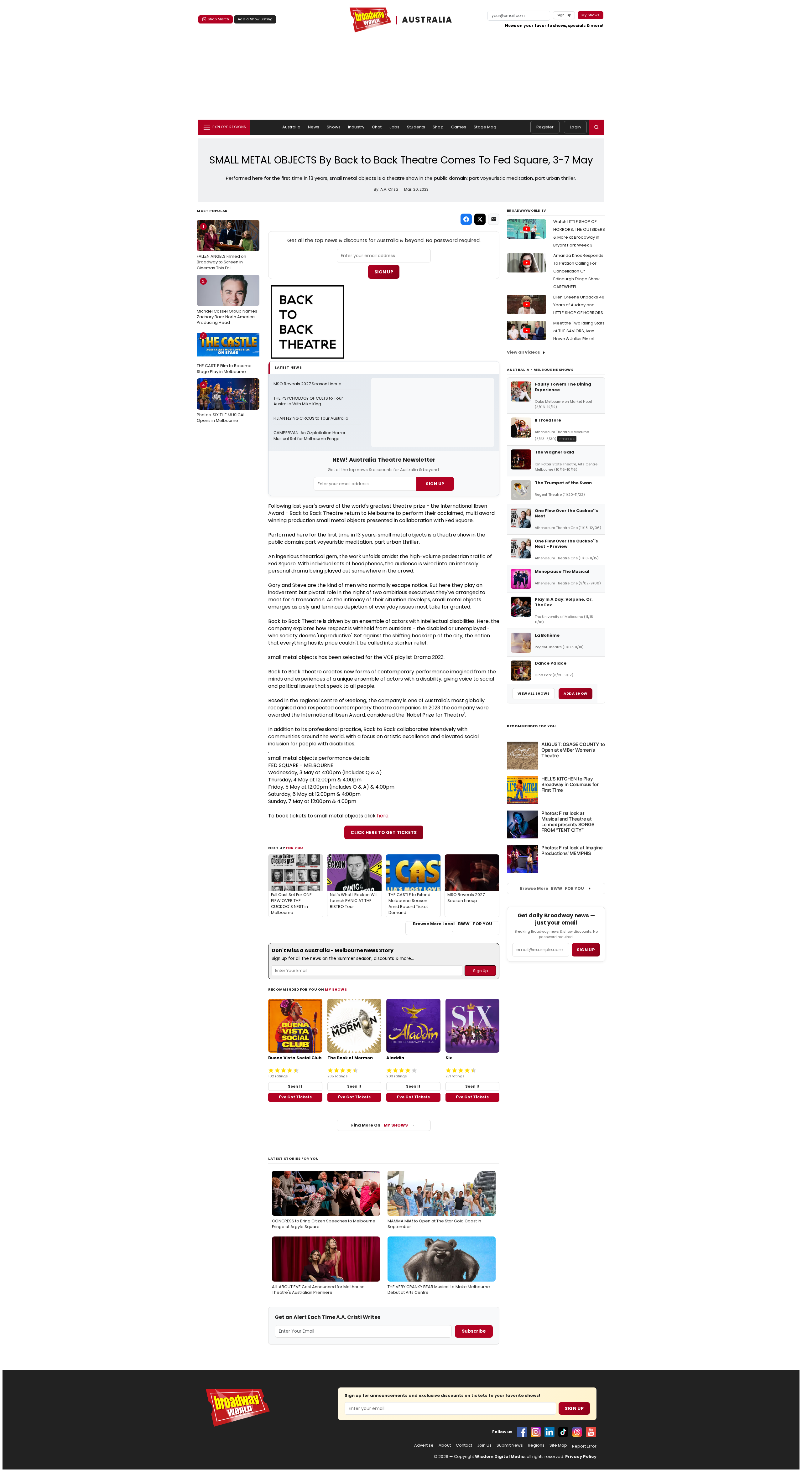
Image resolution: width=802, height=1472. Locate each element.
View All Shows (533, 693)
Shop (438, 127)
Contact (464, 1445)
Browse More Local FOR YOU (452, 924)
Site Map (558, 1445)
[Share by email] (493, 219)
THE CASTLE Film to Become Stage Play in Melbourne (224, 353)
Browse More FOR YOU (552, 888)
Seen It (295, 1086)
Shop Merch (218, 19)
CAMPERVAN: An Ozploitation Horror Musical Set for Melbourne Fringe (309, 436)
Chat (377, 127)
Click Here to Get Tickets (384, 832)
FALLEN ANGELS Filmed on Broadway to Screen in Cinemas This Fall (221, 247)
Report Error (584, 1446)
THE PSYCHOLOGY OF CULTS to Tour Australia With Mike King (308, 401)
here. (383, 815)
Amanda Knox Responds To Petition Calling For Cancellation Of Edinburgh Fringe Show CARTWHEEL (578, 271)
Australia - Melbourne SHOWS (540, 369)
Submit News (510, 1445)
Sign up (586, 950)
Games (458, 127)
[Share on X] (480, 219)
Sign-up (564, 15)
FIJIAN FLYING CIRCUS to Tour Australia (310, 418)
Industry (356, 127)
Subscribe (474, 1331)
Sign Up (383, 272)
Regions (536, 1445)
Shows (334, 127)
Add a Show (575, 693)
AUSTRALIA (427, 20)
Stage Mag (485, 127)
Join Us (484, 1445)
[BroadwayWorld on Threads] (577, 1432)
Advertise (424, 1445)
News (314, 127)
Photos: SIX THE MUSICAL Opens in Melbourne (221, 402)
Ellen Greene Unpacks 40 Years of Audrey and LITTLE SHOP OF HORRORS (578, 305)
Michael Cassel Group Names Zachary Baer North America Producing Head (227, 301)
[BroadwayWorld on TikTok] (563, 1432)
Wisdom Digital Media (500, 1456)
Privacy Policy (580, 1456)
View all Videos (523, 352)
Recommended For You (531, 726)
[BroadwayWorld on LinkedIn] (549, 1432)
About (445, 1445)
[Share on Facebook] (466, 219)
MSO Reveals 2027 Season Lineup (307, 384)
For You (294, 847)
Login (575, 127)
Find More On (379, 1125)
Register (545, 127)
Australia (291, 127)
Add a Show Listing (255, 19)
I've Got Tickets (295, 1097)
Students (416, 127)
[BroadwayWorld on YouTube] (590, 1432)
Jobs (394, 127)
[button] (596, 127)
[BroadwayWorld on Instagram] (535, 1432)
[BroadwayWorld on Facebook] (522, 1432)
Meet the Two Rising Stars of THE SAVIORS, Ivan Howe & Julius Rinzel (579, 331)
